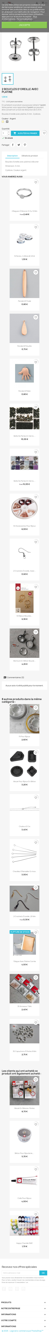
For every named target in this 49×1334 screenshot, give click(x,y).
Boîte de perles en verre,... (24, 436)
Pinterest (24, 144)
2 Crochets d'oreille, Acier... (24, 571)
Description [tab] (12, 156)
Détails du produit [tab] (30, 156)
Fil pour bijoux (24, 736)
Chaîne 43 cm (24, 826)
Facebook (4, 1289)
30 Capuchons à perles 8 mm (24, 1051)
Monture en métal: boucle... (24, 661)
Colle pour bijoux (24, 1198)
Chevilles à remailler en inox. (24, 871)
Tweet (18, 144)
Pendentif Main (24, 391)
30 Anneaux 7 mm (24, 1006)
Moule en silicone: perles (24, 1108)
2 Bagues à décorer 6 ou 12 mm (24, 211)
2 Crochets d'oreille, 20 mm (24, 916)
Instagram (23, 1289)
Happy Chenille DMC (24, 1243)
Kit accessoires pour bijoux (24, 526)
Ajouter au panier (25, 133)
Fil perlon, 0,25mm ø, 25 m (24, 256)
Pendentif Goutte (24, 346)
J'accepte (24, 25)
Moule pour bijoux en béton (24, 781)
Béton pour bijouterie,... (24, 1153)
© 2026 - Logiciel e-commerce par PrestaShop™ (22, 1331)
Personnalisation (24, 19)
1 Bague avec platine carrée (24, 961)
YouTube (10, 1289)
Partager (12, 144)
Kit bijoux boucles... (24, 616)
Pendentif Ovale (24, 301)
